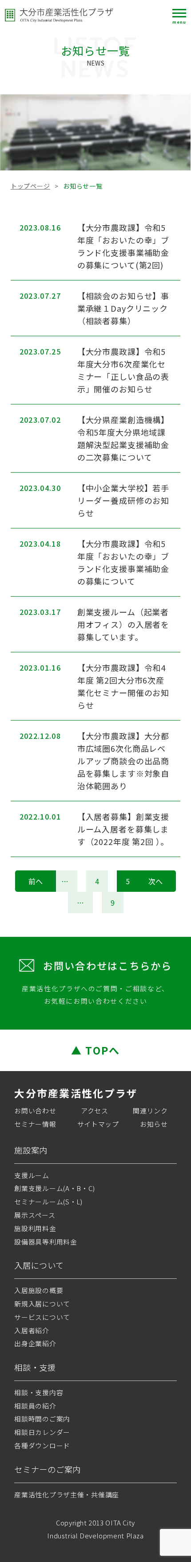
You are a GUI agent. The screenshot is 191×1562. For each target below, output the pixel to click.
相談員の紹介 (35, 1405)
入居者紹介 (31, 1330)
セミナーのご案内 (47, 1469)
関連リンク (150, 1110)
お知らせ (154, 1124)
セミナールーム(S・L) (48, 1201)
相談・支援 (35, 1367)
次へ (155, 881)
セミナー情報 (35, 1124)
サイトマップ (98, 1124)
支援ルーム (31, 1175)
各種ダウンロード (42, 1445)
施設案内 (31, 1150)
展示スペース (34, 1215)
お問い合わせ (35, 1110)
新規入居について (42, 1303)
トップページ (30, 185)
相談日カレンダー (42, 1432)
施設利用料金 (35, 1228)
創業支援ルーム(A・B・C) (54, 1188)
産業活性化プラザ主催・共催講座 (66, 1494)
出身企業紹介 (35, 1343)
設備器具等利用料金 (45, 1241)
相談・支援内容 (38, 1392)
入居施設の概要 (38, 1290)
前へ (35, 881)
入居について (39, 1265)
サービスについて (42, 1317)
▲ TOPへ (95, 1050)
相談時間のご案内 (42, 1418)
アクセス (94, 1110)
